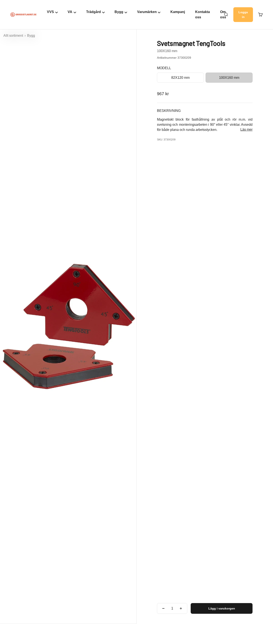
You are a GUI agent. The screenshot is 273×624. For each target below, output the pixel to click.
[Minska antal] (163, 608)
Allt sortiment (13, 35)
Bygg (31, 35)
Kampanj (177, 12)
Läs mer (246, 129)
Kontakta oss (202, 14)
